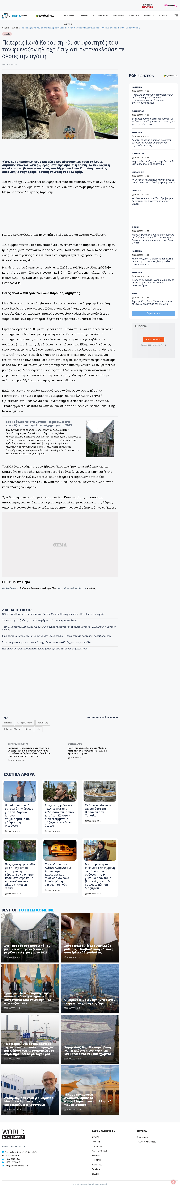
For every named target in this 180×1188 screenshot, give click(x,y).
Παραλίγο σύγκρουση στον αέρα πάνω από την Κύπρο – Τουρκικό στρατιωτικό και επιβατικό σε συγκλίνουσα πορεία (152, 98)
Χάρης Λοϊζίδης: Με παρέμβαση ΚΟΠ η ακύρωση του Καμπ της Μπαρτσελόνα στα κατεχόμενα (87, 1050)
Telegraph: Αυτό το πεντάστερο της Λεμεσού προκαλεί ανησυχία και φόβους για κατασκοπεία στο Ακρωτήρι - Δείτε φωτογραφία (29, 1049)
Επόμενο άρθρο (75, 744)
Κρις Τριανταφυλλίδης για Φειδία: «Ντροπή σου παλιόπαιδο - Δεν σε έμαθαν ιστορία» (87, 750)
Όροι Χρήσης (143, 1137)
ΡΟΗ (141, 75)
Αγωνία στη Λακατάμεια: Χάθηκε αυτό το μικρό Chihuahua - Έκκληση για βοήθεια (153, 181)
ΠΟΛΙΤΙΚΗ (69, 15)
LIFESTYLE (134, 15)
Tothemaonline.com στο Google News (39, 588)
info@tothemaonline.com (17, 1166)
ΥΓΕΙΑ (134, 293)
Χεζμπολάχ (43, 723)
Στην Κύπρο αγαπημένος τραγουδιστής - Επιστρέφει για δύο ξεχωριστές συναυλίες (46, 642)
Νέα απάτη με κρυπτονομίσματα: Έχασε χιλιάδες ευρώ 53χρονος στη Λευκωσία (44, 648)
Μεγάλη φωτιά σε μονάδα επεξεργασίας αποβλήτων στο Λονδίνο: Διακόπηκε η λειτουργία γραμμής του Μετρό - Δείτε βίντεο (153, 238)
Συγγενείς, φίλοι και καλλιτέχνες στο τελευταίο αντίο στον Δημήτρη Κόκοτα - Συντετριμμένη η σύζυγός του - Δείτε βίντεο (60, 815)
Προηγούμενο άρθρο (18, 744)
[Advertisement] (153, 218)
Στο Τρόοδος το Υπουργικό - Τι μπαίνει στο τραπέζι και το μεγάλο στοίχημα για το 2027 (39, 423)
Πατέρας (8, 723)
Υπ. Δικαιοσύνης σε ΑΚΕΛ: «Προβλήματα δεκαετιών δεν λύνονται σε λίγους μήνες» (153, 201)
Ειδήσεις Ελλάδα (12, 729)
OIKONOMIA (97, 1146)
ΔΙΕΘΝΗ (68, 24)
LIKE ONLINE (138, 172)
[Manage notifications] (173, 1182)
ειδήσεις (91, 588)
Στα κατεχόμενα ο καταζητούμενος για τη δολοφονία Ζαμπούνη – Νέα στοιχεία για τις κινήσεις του (153, 121)
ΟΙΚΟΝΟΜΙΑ (119, 15)
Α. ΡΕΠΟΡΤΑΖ (138, 111)
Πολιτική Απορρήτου (146, 1142)
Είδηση (28, 729)
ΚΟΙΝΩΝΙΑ (83, 15)
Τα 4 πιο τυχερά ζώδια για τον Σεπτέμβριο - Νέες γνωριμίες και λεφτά (39, 620)
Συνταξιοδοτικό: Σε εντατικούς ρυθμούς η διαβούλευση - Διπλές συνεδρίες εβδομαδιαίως (88, 949)
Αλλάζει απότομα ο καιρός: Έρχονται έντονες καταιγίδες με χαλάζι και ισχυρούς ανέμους (151, 142)
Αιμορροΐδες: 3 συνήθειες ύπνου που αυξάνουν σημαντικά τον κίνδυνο (152, 302)
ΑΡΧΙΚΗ (95, 1137)
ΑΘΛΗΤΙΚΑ (149, 15)
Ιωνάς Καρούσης (24, 723)
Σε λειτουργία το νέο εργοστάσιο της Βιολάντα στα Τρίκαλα (99, 810)
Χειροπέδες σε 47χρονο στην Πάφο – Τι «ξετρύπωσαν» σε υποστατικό (153, 162)
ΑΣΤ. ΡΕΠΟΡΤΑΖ (100, 15)
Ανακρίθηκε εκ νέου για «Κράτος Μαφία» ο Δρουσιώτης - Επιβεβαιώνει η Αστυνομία (28, 1101)
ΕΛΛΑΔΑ (163, 15)
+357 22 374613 (13, 1162)
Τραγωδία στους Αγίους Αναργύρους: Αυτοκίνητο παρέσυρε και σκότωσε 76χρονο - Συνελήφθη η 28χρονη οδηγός (59, 628)
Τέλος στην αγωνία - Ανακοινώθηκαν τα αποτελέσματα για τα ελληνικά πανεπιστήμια (88, 1100)
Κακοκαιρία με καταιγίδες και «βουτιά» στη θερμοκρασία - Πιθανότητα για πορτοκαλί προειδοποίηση (56, 635)
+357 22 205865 (13, 1159)
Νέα (38, 729)
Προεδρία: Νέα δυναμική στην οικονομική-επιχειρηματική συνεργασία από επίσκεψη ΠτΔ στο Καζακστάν (27, 998)
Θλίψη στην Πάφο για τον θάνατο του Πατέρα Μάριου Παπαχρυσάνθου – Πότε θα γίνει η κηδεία (53, 614)
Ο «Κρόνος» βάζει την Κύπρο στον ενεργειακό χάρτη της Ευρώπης (89, 1001)
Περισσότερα (153, 313)
